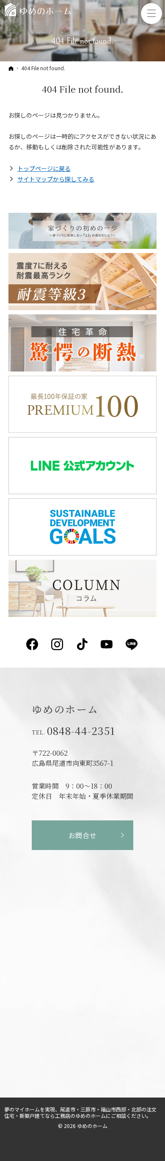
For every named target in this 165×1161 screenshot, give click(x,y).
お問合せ (83, 835)
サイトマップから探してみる (55, 179)
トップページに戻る (44, 168)
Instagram (57, 644)
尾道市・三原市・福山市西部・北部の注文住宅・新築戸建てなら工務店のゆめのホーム (80, 1112)
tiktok (82, 644)
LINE (132, 644)
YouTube (107, 644)
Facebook (32, 644)
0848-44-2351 (81, 730)
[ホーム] (11, 68)
